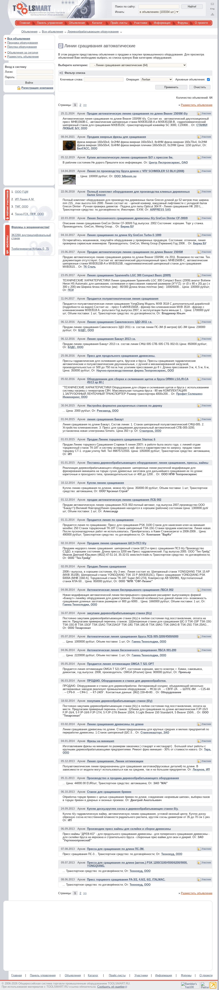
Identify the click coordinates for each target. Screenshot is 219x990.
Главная (25, 22)
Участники (140, 22)
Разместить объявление (23, 56)
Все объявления (52, 31)
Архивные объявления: (190, 79)
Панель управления (50, 22)
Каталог (97, 22)
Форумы (183, 22)
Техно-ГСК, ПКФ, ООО (29, 214)
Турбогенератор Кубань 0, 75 (30, 248)
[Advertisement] (29, 141)
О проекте (201, 22)
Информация (162, 22)
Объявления (77, 22)
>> (85, 105)
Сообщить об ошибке (110, 986)
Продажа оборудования (22, 42)
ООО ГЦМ (21, 191)
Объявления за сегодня (22, 52)
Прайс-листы (119, 22)
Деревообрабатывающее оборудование (93, 31)
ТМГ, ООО (21, 206)
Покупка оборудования (22, 46)
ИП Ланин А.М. (24, 199)
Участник (206, 113)
